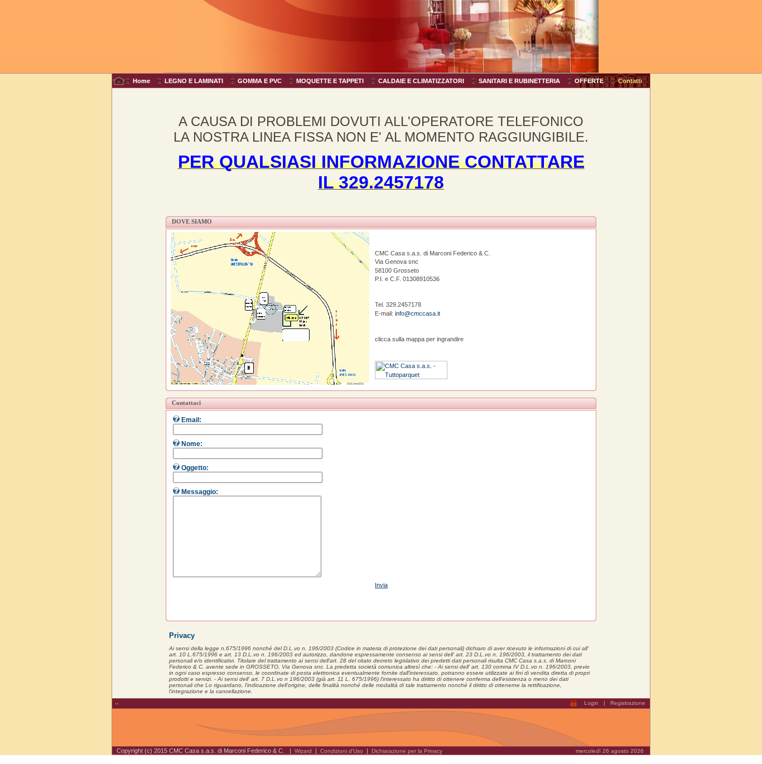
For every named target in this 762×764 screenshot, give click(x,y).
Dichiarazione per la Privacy (407, 751)
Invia (381, 585)
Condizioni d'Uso (341, 751)
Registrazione (627, 703)
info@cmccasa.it (417, 313)
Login (591, 703)
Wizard (303, 751)
